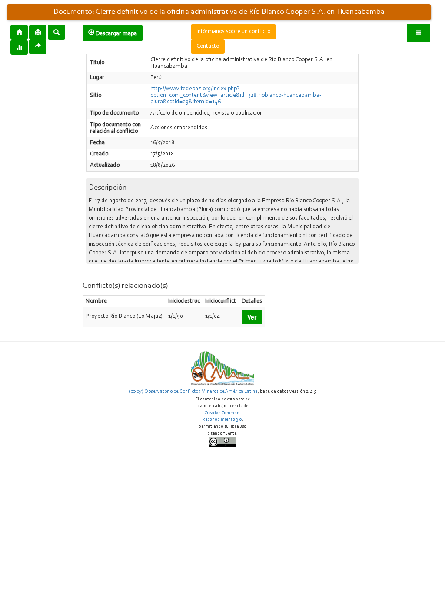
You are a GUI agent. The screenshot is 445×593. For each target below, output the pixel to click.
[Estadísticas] (19, 47)
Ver (251, 317)
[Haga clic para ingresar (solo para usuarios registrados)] (418, 33)
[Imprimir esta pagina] (37, 32)
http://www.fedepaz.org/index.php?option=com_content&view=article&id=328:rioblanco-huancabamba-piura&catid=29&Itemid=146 (236, 95)
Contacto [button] (207, 46)
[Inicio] (19, 32)
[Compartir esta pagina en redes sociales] (37, 46)
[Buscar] (56, 32)
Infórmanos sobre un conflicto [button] (233, 32)
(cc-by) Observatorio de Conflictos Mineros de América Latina (193, 391)
